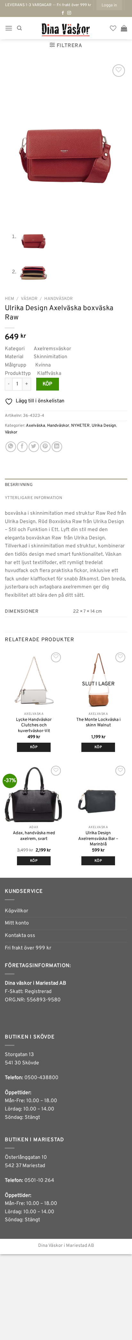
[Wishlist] (113, 28)
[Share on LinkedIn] (57, 446)
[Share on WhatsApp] (10, 446)
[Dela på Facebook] (22, 446)
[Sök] (19, 28)
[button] (109, 5)
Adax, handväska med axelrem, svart (34, 836)
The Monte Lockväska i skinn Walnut (98, 722)
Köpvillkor (16, 911)
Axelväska (35, 425)
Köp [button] (33, 747)
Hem (9, 299)
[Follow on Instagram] (69, 13)
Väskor (29, 299)
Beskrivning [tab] (19, 485)
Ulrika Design (104, 425)
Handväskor (58, 299)
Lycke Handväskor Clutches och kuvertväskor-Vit (34, 725)
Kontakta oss (20, 935)
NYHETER (80, 425)
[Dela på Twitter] (34, 446)
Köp (48, 384)
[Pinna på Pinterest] (45, 446)
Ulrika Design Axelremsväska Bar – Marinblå (98, 838)
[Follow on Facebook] (63, 13)
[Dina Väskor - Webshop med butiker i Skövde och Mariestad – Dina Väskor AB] (66, 28)
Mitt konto (17, 923)
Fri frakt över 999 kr (28, 948)
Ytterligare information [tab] (33, 498)
